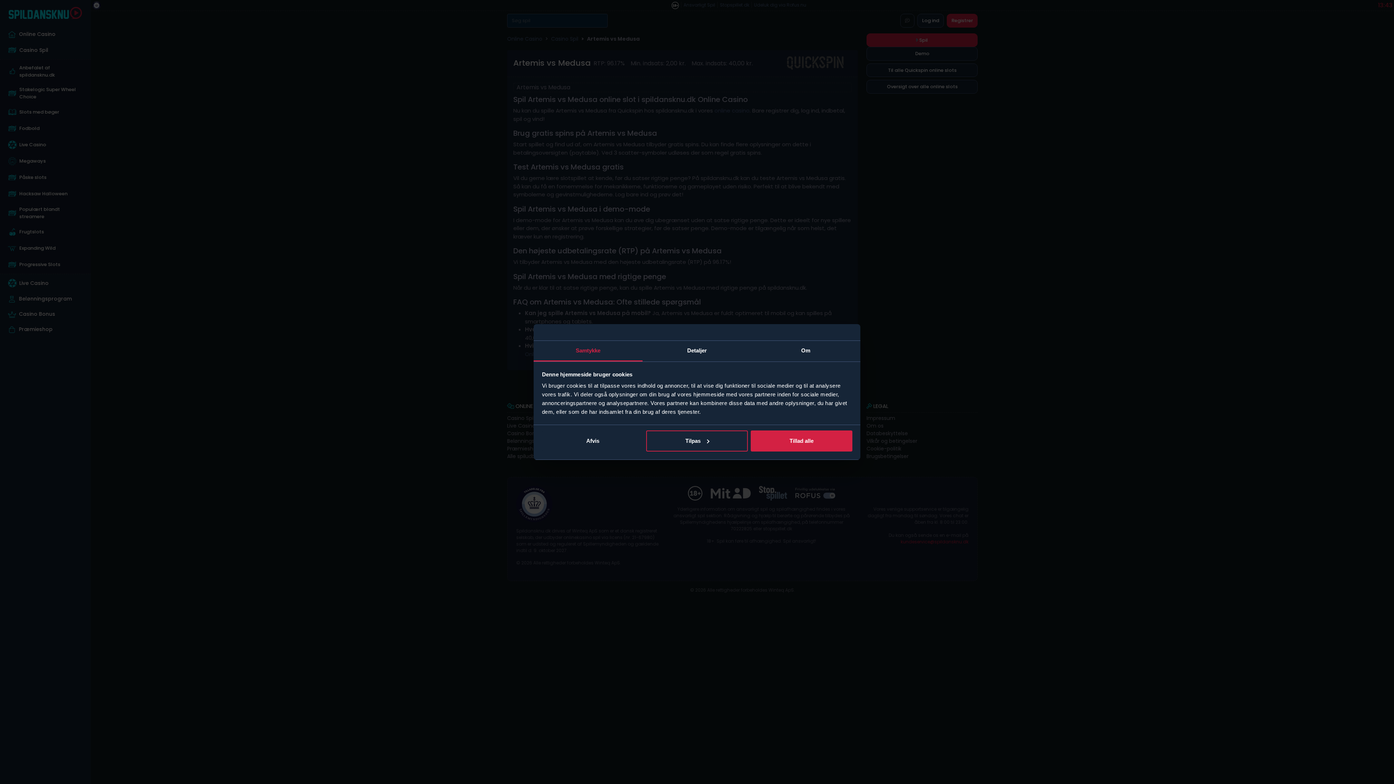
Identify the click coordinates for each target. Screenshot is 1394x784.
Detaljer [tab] (697, 350)
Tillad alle (802, 441)
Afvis (592, 441)
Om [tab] (805, 350)
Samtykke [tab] (588, 350)
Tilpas (693, 441)
